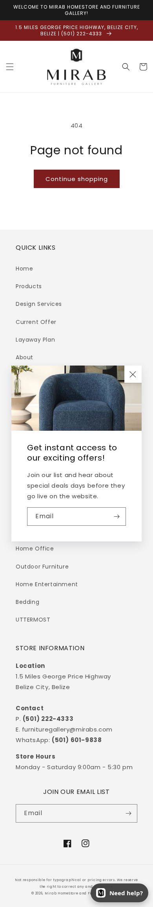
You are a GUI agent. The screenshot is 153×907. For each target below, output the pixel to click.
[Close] (133, 374)
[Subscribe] (117, 516)
